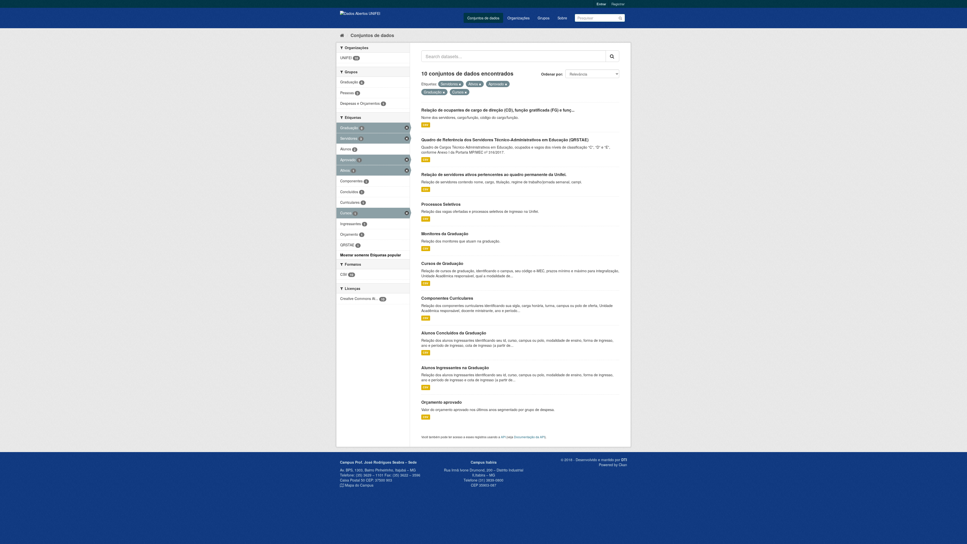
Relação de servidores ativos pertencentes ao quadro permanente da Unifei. (493, 174)
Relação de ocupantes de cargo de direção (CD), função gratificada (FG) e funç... (497, 110)
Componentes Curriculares (447, 298)
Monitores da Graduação (444, 233)
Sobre (562, 17)
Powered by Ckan (613, 464)
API (503, 437)
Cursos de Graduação (442, 263)
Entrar (601, 4)
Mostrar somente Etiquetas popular (370, 254)
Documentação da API (529, 437)
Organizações (518, 17)
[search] (612, 56)
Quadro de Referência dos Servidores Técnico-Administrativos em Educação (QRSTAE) (505, 140)
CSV (425, 125)
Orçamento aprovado (441, 402)
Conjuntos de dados (483, 17)
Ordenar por (551, 74)
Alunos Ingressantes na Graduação (455, 367)
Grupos (543, 17)
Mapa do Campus (359, 485)
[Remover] (460, 84)
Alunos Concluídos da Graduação (453, 333)
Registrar (618, 4)
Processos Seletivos (441, 204)
